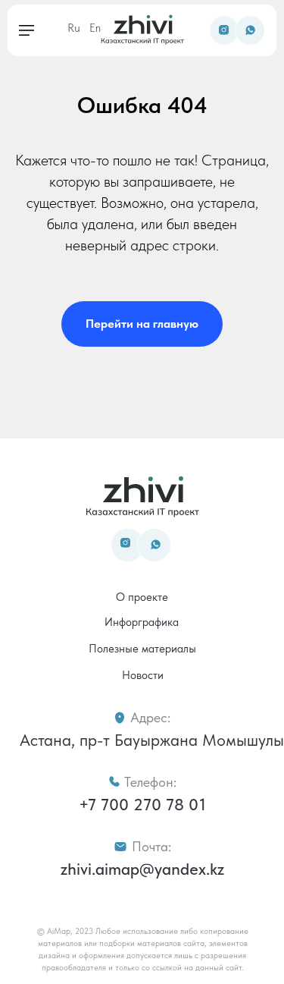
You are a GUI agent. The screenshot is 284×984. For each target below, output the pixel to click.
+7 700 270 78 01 (142, 804)
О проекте (142, 597)
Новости (143, 675)
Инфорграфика (142, 622)
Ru (73, 28)
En (95, 28)
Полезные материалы (142, 648)
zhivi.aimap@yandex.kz (142, 869)
